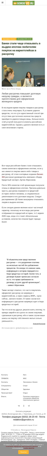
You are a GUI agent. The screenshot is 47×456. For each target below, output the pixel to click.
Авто (24, 375)
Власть (3, 396)
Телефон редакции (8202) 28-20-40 (19, 417)
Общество (5, 389)
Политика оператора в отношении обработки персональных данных (31, 398)
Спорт (25, 386)
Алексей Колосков (39, 324)
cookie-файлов (29, 448)
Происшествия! (6, 393)
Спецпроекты (6, 386)
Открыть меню (2, 2)
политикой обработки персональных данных (22, 446)
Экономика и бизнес (9, 39)
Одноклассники (23, 405)
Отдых (25, 393)
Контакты (4, 375)
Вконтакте (19, 405)
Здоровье (26, 389)
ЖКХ (24, 378)
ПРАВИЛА (4, 378)
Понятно (23, 452)
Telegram (28, 405)
